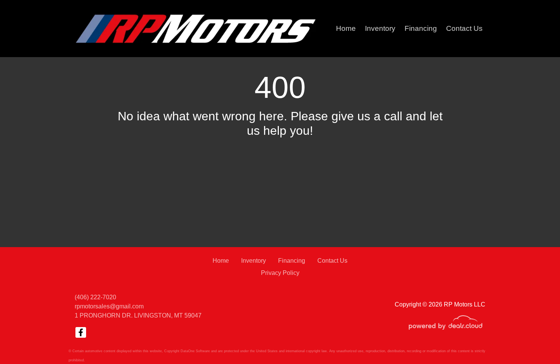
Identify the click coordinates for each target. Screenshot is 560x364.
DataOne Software (195, 351)
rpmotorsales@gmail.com (109, 306)
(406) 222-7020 (95, 297)
